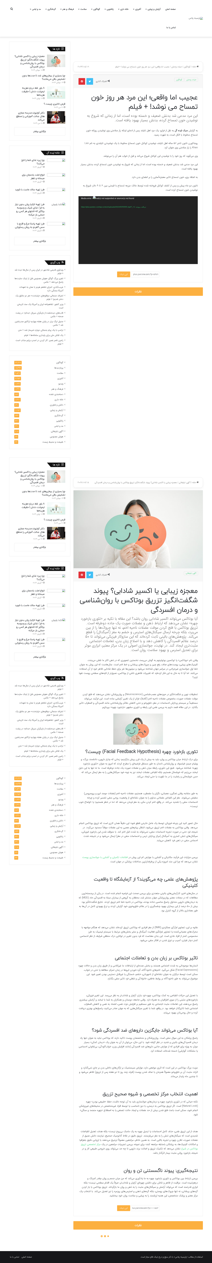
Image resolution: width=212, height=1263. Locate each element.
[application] (138, 230)
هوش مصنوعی (56, 436)
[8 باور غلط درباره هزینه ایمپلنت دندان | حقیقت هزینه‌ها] (56, 92)
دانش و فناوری (56, 405)
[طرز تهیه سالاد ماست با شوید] (56, 194)
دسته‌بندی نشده (56, 394)
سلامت (83, 9)
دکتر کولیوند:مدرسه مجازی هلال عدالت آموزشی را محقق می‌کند (30, 116)
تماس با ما (171, 27)
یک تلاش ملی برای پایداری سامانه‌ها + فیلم (43, 335)
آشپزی (138, 9)
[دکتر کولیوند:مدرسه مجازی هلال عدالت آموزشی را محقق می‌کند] (56, 117)
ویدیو (60, 383)
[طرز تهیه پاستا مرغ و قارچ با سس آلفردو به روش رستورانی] (56, 228)
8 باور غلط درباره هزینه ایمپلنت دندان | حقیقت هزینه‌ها (33, 92)
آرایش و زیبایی (154, 9)
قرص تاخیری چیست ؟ (54, 104)
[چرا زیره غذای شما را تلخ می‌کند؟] (56, 164)
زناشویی (110, 9)
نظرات (138, 291)
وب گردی (55, 262)
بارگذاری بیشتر (39, 131)
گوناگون (96, 9)
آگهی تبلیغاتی (57, 431)
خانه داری (124, 9)
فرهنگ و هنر (68, 9)
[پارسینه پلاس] (196, 18)
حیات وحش (176, 66)
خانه (194, 66)
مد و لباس (36, 9)
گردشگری (52, 9)
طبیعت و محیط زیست (52, 442)
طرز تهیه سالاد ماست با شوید (30, 189)
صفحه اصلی (170, 9)
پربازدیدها (58, 368)
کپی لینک (124, 274)
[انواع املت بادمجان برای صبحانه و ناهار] (56, 179)
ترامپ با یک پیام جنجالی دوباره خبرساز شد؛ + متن (40, 330)
